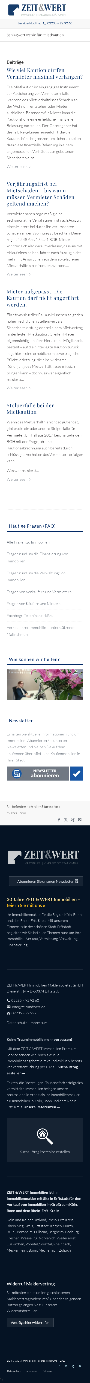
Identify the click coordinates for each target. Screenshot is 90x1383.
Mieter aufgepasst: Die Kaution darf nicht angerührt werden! (43, 298)
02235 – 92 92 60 (25, 1000)
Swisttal (45, 1244)
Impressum (38, 1022)
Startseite (50, 806)
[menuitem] (45, 23)
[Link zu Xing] (72, 819)
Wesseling (29, 1238)
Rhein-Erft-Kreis (60, 1220)
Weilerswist (66, 1238)
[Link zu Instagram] (79, 819)
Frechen (13, 1238)
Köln (10, 1220)
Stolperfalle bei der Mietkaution (30, 408)
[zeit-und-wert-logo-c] (37, 9)
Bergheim (56, 1232)
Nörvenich (47, 1238)
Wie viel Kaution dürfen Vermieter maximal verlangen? (45, 73)
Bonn (33, 1250)
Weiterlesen (17, 166)
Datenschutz (17, 1022)
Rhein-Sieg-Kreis (20, 1226)
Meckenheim (17, 1250)
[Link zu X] (66, 819)
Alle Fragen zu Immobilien (28, 542)
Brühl (11, 1232)
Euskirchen (15, 1244)
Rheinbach (61, 1244)
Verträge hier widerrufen (30, 1322)
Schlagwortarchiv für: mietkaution (35, 34)
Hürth (68, 1226)
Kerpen (56, 1226)
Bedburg (72, 1232)
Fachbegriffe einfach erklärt (30, 615)
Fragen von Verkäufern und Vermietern (39, 591)
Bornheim (25, 1232)
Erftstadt (41, 1226)
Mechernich (48, 1250)
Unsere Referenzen (40, 1107)
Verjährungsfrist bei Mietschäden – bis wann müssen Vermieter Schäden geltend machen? (41, 193)
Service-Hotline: (45, 23)
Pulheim (40, 1232)
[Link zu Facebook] (59, 819)
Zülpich (65, 1250)
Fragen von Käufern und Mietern (33, 603)
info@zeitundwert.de (28, 1006)
